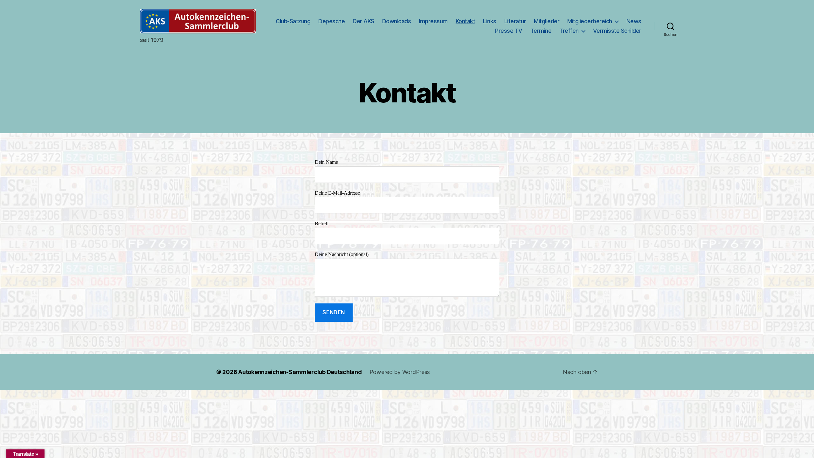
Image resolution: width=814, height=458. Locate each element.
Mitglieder (546, 21)
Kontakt (465, 21)
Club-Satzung (293, 21)
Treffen (569, 30)
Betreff (322, 223)
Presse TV (508, 30)
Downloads (396, 21)
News (633, 21)
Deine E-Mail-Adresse (337, 193)
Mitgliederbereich (589, 21)
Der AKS (363, 21)
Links (489, 21)
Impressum (433, 21)
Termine (541, 30)
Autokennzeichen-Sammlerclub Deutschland (300, 372)
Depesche (331, 21)
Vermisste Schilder (617, 30)
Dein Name (326, 162)
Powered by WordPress (399, 372)
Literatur (515, 21)
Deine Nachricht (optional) (342, 254)
